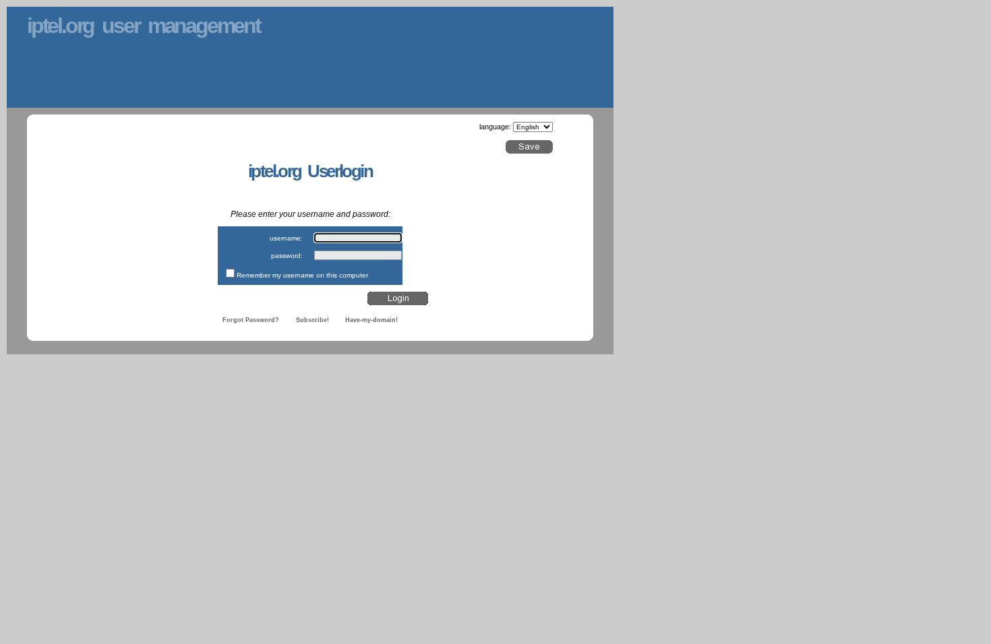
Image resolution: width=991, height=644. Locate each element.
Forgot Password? (250, 320)
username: (286, 238)
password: (287, 255)
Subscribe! (312, 320)
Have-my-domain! (371, 320)
